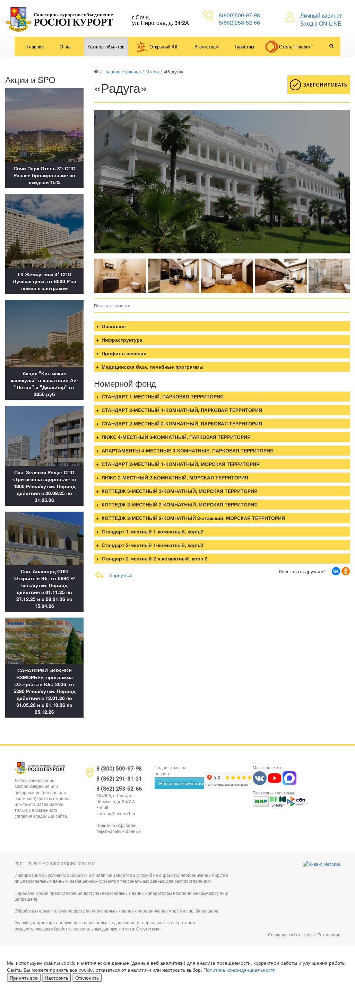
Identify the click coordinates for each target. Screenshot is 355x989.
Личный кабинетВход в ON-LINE (321, 19)
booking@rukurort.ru (115, 813)
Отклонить (87, 977)
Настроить (56, 977)
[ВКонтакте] (336, 571)
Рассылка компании (182, 783)
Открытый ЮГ (164, 46)
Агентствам (206, 46)
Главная (35, 46)
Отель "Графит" (295, 46)
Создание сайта (284, 934)
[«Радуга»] (120, 276)
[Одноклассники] (345, 571)
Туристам (244, 46)
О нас (66, 46)
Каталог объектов (105, 46)
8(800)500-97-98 (239, 15)
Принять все (24, 977)
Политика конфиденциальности (240, 969)
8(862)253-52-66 (239, 22)
